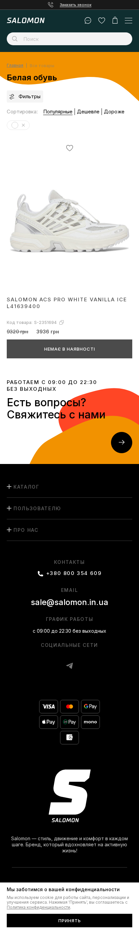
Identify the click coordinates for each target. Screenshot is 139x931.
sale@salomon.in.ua (69, 602)
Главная (15, 65)
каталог (26, 486)
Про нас (25, 529)
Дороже (114, 111)
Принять (69, 920)
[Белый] (23, 125)
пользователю (37, 508)
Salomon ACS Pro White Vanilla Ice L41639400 (67, 302)
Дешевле (88, 111)
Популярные (58, 111)
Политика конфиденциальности (38, 907)
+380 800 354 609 (74, 573)
